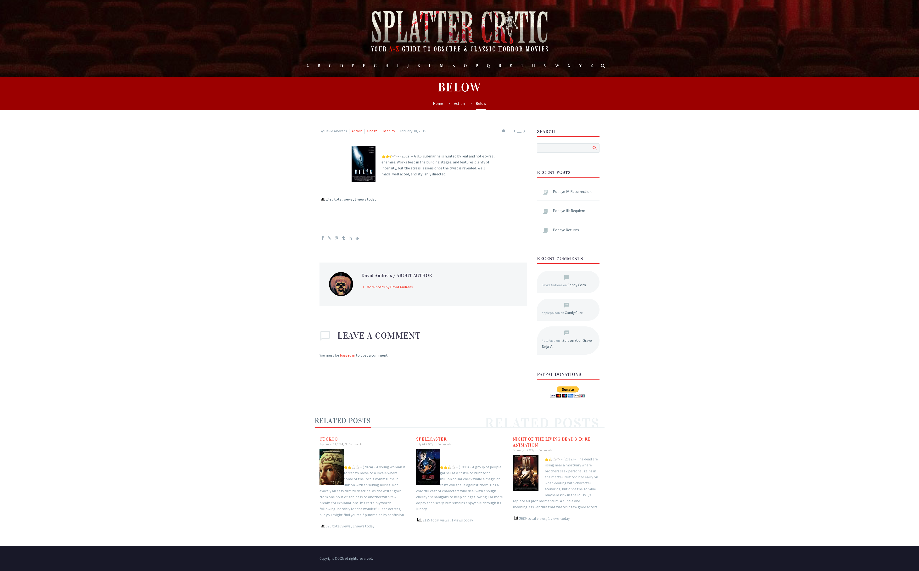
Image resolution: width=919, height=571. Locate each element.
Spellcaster (431, 439)
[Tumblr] (343, 238)
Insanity (388, 131)
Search (594, 147)
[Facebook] (323, 238)
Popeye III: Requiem (569, 210)
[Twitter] (329, 238)
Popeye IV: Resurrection (572, 191)
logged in (347, 355)
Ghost (372, 131)
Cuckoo (328, 439)
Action (357, 131)
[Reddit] (357, 238)
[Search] (602, 66)
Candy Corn (576, 284)
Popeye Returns (566, 229)
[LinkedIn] (350, 238)
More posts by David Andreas (389, 287)
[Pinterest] (336, 238)
